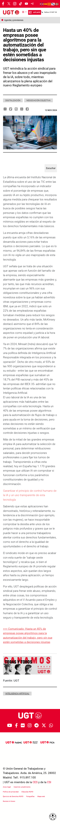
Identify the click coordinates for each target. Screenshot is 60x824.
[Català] (49, 4)
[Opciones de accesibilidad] (52, 816)
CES (35, 782)
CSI (49, 782)
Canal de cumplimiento (22, 787)
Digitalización (12, 100)
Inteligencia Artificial (17, 693)
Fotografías (30, 796)
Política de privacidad (10, 792)
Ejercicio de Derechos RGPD (13, 796)
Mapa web (41, 796)
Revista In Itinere (9, 801)
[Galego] (53, 4)
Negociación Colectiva (39, 100)
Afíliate (36, 12)
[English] (42, 4)
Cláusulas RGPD (27, 792)
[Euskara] (57, 4)
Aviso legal (7, 787)
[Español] (45, 4)
